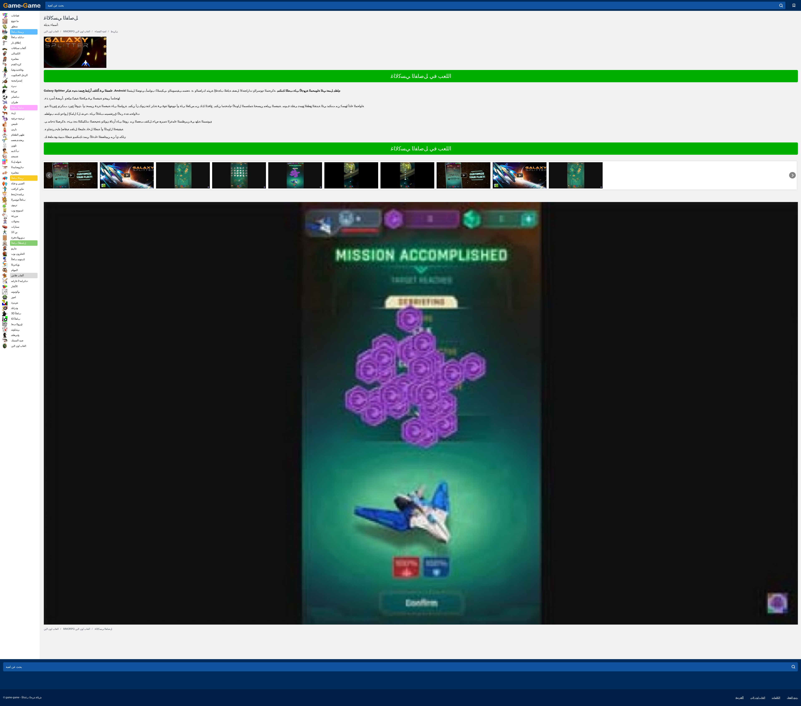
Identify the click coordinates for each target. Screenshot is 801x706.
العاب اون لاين (757, 697)
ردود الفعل (792, 697)
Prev (49, 175)
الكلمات (776, 697)
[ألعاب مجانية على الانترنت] (22, 5)
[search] (781, 5)
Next (792, 175)
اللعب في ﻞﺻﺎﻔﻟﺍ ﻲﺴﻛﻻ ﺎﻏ (421, 76)
